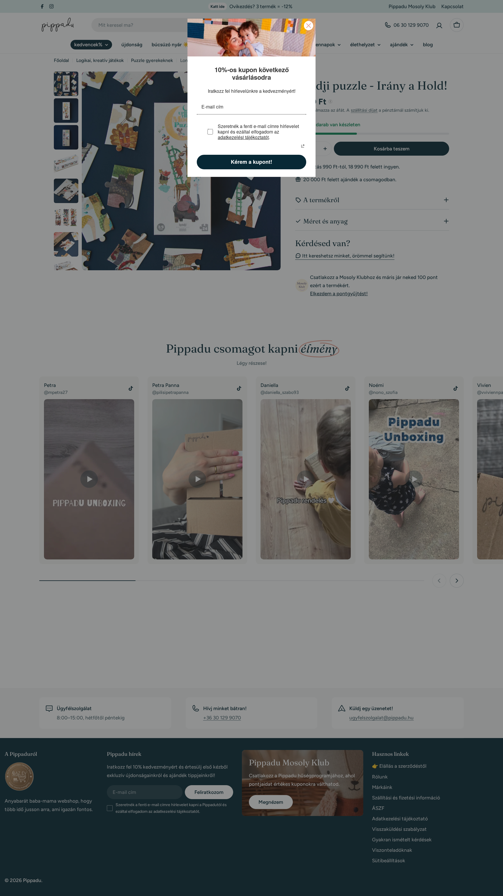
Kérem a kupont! (252, 161)
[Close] (309, 26)
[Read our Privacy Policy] (302, 145)
